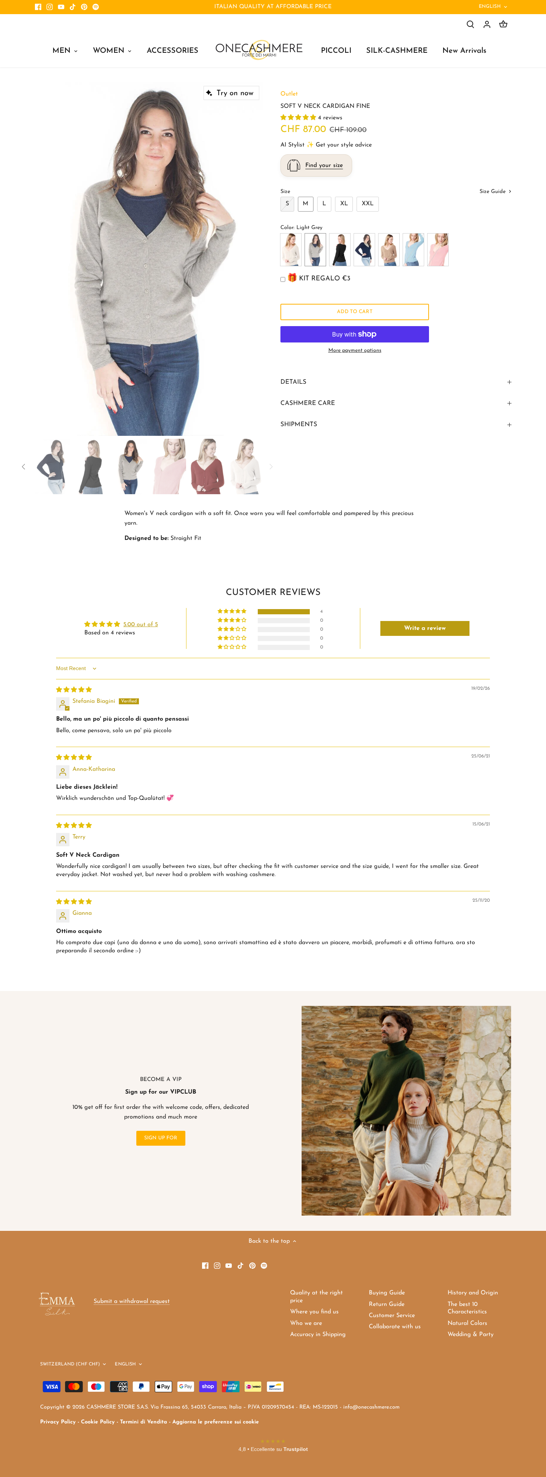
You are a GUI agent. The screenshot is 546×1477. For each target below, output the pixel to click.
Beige (388, 250)
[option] (149, 259)
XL (344, 204)
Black (339, 250)
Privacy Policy (58, 1422)
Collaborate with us (395, 1327)
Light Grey (315, 250)
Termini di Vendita (143, 1422)
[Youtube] (61, 7)
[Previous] (46, 259)
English (490, 6)
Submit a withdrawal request (132, 1301)
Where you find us (314, 1312)
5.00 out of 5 (140, 625)
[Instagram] (49, 7)
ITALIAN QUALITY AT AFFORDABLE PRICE (273, 7)
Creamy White (290, 250)
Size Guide (493, 191)
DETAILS (293, 382)
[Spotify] (95, 7)
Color (286, 228)
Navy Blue (364, 250)
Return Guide (386, 1304)
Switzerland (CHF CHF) (70, 1364)
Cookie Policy (98, 1422)
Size (285, 191)
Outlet (289, 94)
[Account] (487, 24)
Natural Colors (467, 1323)
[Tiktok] (72, 7)
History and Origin (473, 1293)
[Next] (251, 259)
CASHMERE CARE (307, 403)
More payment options (354, 350)
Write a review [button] (425, 628)
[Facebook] (38, 7)
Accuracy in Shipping (318, 1335)
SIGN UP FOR (161, 1138)
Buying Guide (387, 1293)
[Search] (470, 24)
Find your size (324, 165)
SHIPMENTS (298, 424)
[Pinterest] (84, 7)
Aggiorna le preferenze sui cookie (215, 1422)
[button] (299, 118)
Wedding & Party (471, 1335)
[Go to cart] (503, 24)
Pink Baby (438, 250)
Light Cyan (413, 250)
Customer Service (392, 1316)
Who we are (306, 1323)
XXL (368, 204)
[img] (74, 690)
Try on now (235, 93)
